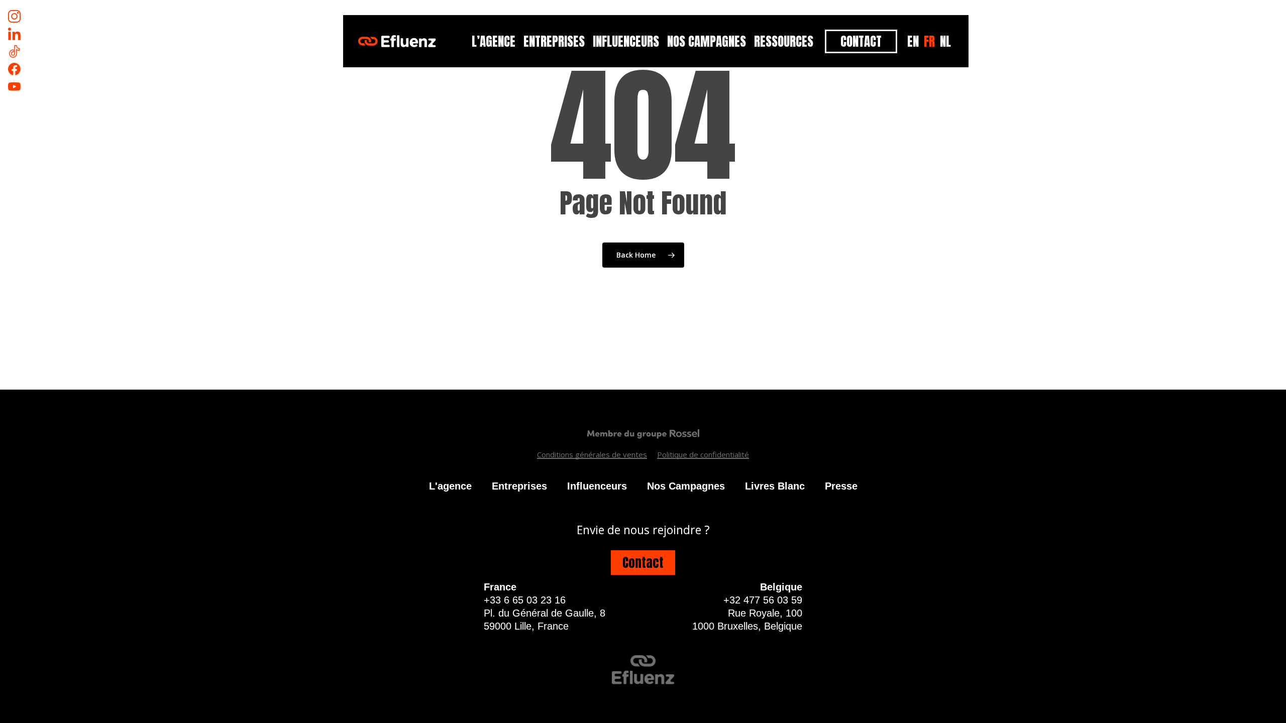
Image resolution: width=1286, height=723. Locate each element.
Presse (841, 486)
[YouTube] (14, 86)
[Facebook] (14, 69)
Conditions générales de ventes (592, 454)
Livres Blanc (775, 486)
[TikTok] (14, 51)
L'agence (450, 486)
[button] (643, 563)
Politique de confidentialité (703, 454)
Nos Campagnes (686, 486)
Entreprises (519, 486)
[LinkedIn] (14, 34)
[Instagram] (14, 16)
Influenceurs (597, 486)
